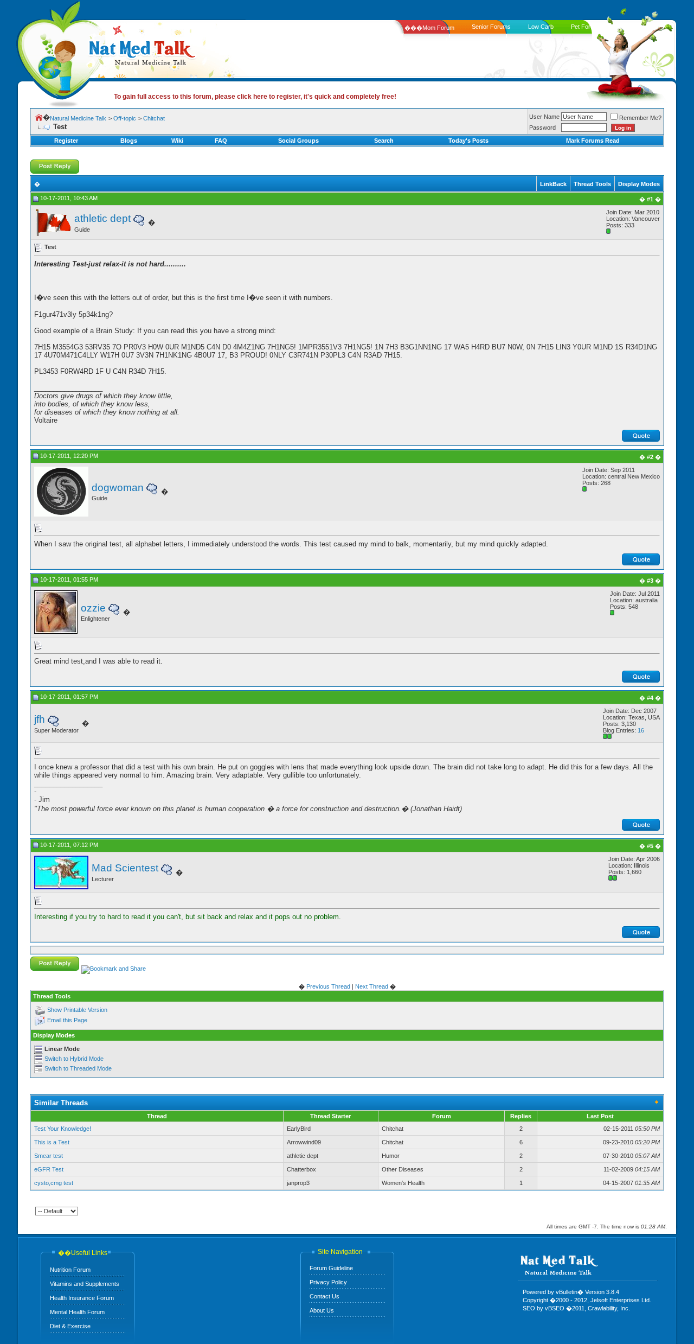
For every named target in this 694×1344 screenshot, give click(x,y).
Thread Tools (592, 184)
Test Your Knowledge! (62, 1128)
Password (542, 127)
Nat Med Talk (57, 51)
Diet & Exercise (70, 1326)
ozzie (93, 608)
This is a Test (51, 1142)
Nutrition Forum (70, 1269)
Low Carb (541, 26)
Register (66, 140)
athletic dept (102, 218)
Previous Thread (328, 986)
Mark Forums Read (593, 140)
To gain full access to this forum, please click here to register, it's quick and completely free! (255, 96)
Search (384, 140)
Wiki (177, 140)
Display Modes (639, 184)
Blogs (128, 140)
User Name (544, 116)
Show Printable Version (77, 1010)
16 (641, 730)
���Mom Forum (429, 27)
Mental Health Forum (77, 1312)
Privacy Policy (328, 1282)
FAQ (221, 140)
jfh (39, 719)
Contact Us (324, 1296)
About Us (322, 1310)
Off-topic (124, 118)
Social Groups (298, 140)
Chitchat (154, 118)
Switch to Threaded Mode (78, 1068)
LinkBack (553, 184)
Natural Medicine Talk (78, 118)
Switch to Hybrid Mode (74, 1058)
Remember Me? (640, 117)
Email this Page (67, 1020)
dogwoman (118, 487)
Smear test (48, 1155)
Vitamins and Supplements (84, 1284)
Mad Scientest (125, 868)
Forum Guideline (331, 1268)
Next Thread (371, 986)
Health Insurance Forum (82, 1298)
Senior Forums (491, 26)
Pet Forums (586, 26)
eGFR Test (48, 1169)
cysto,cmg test (53, 1183)
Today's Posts (468, 140)
